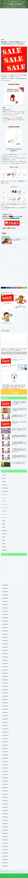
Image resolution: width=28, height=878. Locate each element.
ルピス (21, 75)
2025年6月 (5, 630)
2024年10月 (5, 657)
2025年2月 (5, 643)
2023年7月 (5, 706)
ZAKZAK (5, 484)
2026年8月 (5, 585)
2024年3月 (5, 679)
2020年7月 (5, 823)
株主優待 (5, 530)
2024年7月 (5, 666)
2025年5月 (5, 634)
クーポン (5, 497)
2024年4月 (5, 676)
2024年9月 (5, 660)
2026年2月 (5, 604)
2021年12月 (5, 768)
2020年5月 (5, 830)
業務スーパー (6, 533)
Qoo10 (4, 481)
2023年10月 (5, 696)
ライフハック (6, 514)
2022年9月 (5, 738)
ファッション (6, 507)
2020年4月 (5, 833)
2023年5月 (5, 712)
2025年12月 (5, 611)
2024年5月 (5, 673)
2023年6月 (5, 709)
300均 (4, 478)
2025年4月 (5, 637)
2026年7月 (5, 588)
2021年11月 (5, 771)
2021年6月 (5, 787)
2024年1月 (5, 686)
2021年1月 (5, 804)
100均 (4, 475)
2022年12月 (5, 728)
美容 (4, 543)
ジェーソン (5, 504)
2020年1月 (5, 843)
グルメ (4, 501)
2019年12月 (5, 846)
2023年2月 (5, 722)
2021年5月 (5, 790)
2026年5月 (5, 594)
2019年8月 (5, 859)
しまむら (5, 494)
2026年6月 (5, 591)
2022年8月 (5, 741)
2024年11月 (5, 653)
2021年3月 (5, 797)
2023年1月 (5, 725)
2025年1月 (5, 647)
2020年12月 (5, 807)
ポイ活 (4, 510)
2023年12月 (5, 689)
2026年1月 (5, 608)
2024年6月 (5, 670)
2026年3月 (5, 601)
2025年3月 (5, 640)
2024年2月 (5, 683)
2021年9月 (5, 777)
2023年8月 (5, 702)
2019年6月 (5, 866)
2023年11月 (5, 692)
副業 (4, 520)
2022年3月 (5, 758)
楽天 (4, 537)
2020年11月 (5, 810)
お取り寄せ (5, 491)
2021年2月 (5, 800)
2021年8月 (5, 781)
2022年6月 (5, 748)
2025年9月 (5, 621)
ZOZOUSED (6, 488)
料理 (4, 527)
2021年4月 (5, 794)
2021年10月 (5, 774)
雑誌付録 (5, 550)
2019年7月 (5, 862)
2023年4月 (5, 715)
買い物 (3, 39)
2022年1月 (5, 764)
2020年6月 (5, 826)
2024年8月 (5, 663)
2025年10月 (5, 617)
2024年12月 (5, 650)
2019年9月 (5, 856)
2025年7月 (5, 627)
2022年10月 (5, 735)
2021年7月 (5, 784)
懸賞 (4, 524)
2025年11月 (5, 614)
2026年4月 (5, 598)
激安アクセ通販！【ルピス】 (9, 228)
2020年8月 (5, 820)
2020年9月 (5, 817)
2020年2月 (5, 839)
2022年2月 (5, 761)
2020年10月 (5, 813)
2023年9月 (5, 699)
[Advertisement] (14, 23)
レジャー (5, 517)
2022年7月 (5, 745)
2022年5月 (5, 751)
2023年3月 (5, 719)
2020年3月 (5, 836)
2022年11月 (5, 732)
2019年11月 (5, 849)
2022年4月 (5, 755)
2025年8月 (5, 624)
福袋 (4, 540)
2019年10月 (5, 853)
